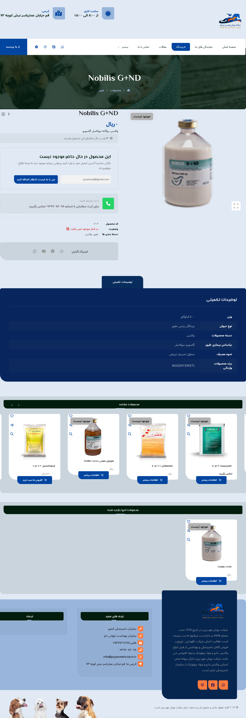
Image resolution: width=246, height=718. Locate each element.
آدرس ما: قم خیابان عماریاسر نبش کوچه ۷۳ (111, 664)
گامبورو (190, 345)
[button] (62, 47)
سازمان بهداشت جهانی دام (120, 636)
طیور (95, 234)
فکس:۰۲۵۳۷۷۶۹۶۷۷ (124, 643)
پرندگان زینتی (186, 326)
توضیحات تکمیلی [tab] (122, 282)
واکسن (88, 234)
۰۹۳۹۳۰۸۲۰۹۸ (127, 650)
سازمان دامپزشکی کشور (122, 629)
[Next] (12, 405)
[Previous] (18, 405)
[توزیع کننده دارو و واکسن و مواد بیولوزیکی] (230, 20)
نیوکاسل (180, 345)
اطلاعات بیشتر (209, 480)
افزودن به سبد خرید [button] (33, 480)
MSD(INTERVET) (183, 366)
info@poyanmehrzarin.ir (119, 657)
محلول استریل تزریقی (181, 354)
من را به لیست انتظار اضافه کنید (36, 179)
